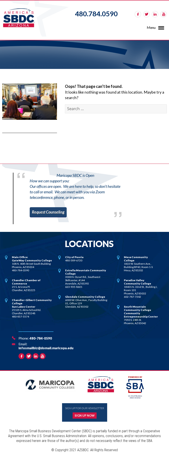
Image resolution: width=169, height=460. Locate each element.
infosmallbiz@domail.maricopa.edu (45, 348)
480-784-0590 (40, 338)
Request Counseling (48, 212)
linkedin (155, 14)
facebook (138, 14)
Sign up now (85, 415)
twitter (146, 14)
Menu (151, 27)
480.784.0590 (96, 13)
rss (163, 14)
